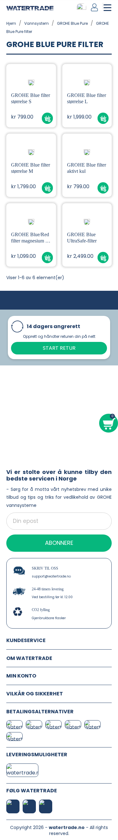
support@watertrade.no (51, 576)
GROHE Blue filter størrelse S (30, 98)
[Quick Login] (95, 7)
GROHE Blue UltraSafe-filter (82, 237)
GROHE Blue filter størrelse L (86, 98)
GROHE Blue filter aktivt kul (86, 168)
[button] (47, 118)
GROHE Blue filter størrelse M (30, 168)
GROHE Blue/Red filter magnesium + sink (30, 238)
